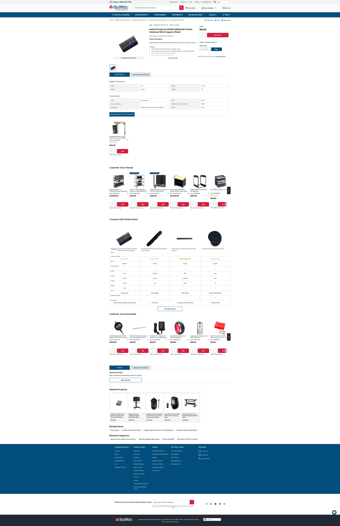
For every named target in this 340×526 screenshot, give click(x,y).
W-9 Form (136, 477)
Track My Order (138, 461)
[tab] (119, 74)
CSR (116, 464)
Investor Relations (119, 461)
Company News (119, 457)
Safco (151, 25)
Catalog (197, 2)
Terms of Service (190, 506)
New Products (174, 457)
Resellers (154, 457)
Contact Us (183, 2)
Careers (117, 454)
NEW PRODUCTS (177, 15)
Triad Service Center (157, 464)
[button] (221, 2)
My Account (137, 454)
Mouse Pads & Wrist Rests (176, 20)
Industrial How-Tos (176, 464)
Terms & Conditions (166, 522)
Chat (190, 2)
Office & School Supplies (122, 20)
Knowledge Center (206, 2)
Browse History (174, 2)
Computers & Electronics (139, 20)
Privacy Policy (180, 506)
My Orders (136, 457)
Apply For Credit (138, 467)
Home (111, 20)
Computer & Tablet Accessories (157, 20)
